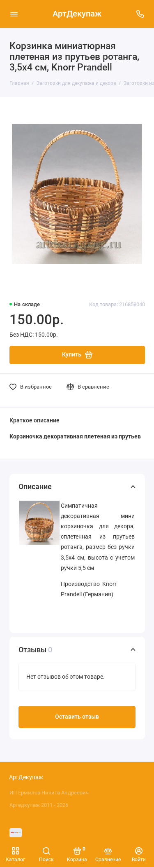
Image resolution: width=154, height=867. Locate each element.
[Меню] (14, 14)
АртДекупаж (77, 14)
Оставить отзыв (77, 716)
